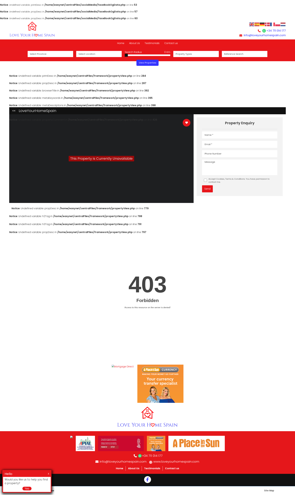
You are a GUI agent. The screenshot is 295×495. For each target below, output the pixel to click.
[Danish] (267, 24)
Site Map (269, 490)
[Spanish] (257, 24)
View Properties (147, 62)
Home (119, 468)
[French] (272, 24)
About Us (133, 468)
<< (14, 111)
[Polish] (278, 24)
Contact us (172, 468)
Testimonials (152, 468)
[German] (262, 24)
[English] (251, 24)
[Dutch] (283, 24)
